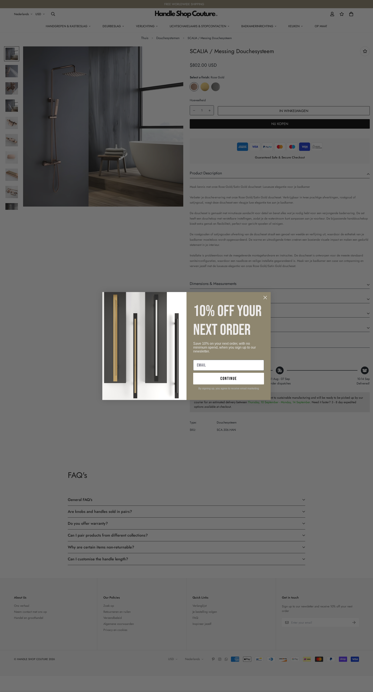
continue (228, 378)
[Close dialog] (265, 297)
